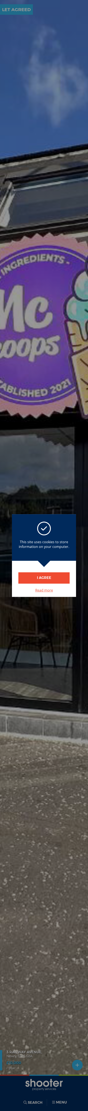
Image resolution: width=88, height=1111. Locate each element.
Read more (44, 590)
